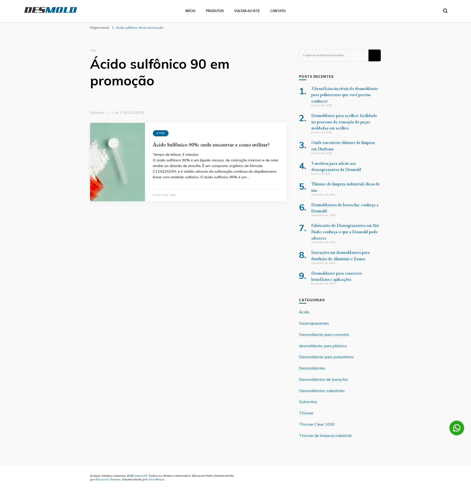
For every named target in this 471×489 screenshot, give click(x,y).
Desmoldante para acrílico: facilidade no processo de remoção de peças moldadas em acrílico (344, 122)
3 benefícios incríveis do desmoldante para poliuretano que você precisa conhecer (344, 95)
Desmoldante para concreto (324, 334)
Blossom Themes (108, 479)
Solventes (308, 401)
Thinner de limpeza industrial (325, 435)
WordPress (156, 479)
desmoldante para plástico (323, 345)
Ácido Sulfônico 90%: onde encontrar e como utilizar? (211, 144)
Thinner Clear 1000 (317, 424)
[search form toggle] (445, 11)
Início (190, 11)
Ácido (161, 133)
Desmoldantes (312, 368)
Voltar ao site (247, 11)
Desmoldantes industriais (322, 390)
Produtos (215, 11)
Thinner (306, 413)
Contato (278, 11)
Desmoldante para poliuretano (326, 356)
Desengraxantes (314, 323)
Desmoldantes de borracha (323, 379)
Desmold (140, 475)
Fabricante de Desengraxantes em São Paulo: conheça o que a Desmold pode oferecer (345, 231)
